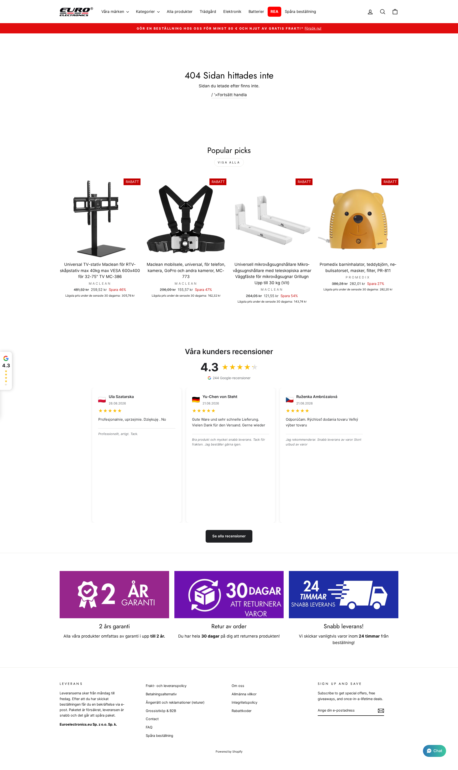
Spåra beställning (300, 11)
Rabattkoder (241, 711)
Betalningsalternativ (161, 694)
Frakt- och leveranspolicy (166, 686)
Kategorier (146, 11)
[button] (434, 751)
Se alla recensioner (229, 536)
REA (274, 11)
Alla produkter (180, 11)
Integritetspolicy (244, 702)
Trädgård (208, 11)
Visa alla (229, 162)
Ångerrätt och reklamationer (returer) (175, 702)
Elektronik (232, 11)
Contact (152, 719)
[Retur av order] (229, 594)
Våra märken (113, 11)
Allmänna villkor (244, 694)
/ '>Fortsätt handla (229, 94)
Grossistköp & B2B (161, 711)
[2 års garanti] (114, 594)
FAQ (149, 727)
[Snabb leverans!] (343, 594)
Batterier (256, 11)
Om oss (238, 686)
